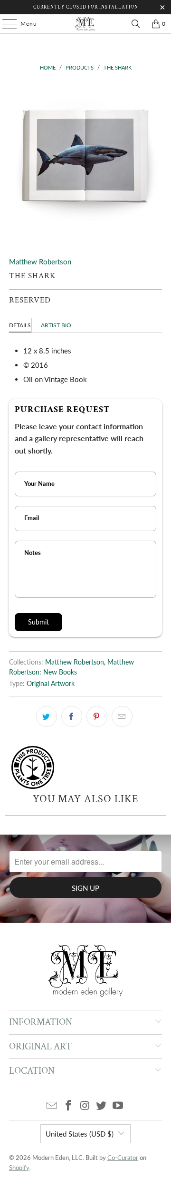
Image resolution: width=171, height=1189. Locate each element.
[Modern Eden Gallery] (85, 23)
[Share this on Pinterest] (96, 716)
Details (20, 325)
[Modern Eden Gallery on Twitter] (102, 1106)
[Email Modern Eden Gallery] (52, 1106)
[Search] (136, 23)
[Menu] (5, 23)
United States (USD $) (80, 1133)
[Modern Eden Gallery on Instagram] (85, 1106)
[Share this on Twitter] (46, 716)
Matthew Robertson (40, 261)
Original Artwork (51, 683)
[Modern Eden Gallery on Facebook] (68, 1106)
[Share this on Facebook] (71, 716)
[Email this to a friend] (122, 716)
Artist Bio (56, 325)
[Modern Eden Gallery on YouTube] (118, 1106)
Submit (38, 622)
